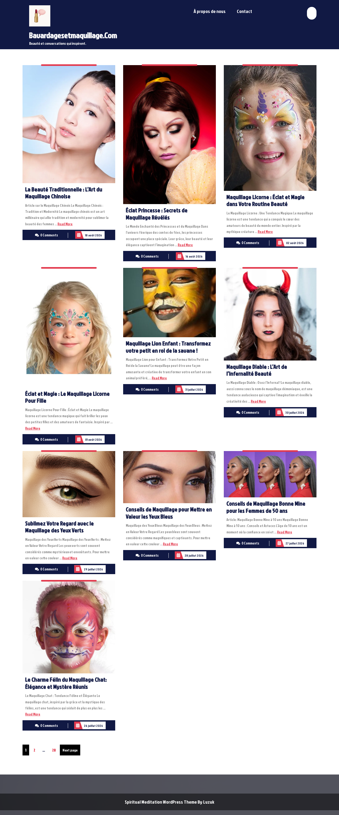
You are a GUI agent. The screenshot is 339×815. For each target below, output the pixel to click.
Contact (244, 11)
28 (55, 750)
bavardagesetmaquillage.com (73, 35)
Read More (65, 224)
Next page (70, 750)
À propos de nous (210, 11)
